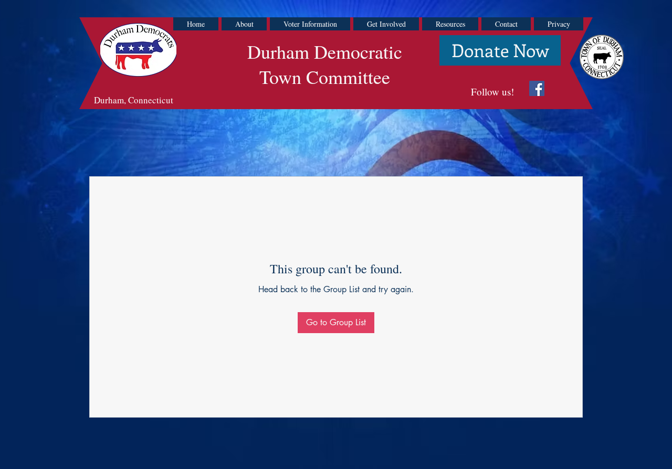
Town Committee (324, 76)
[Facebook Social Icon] (536, 88)
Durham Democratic (324, 51)
